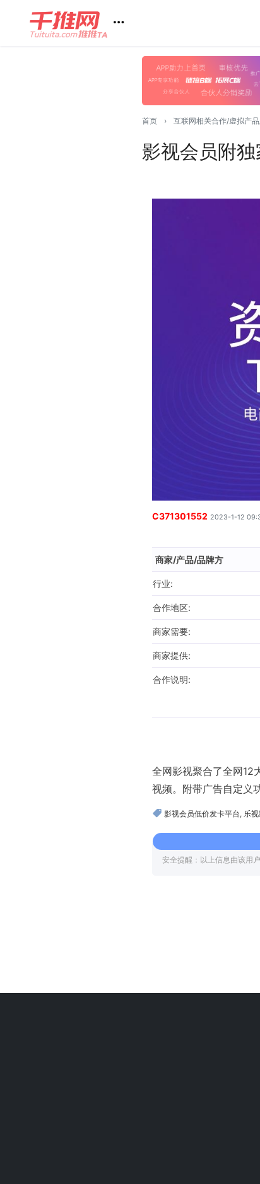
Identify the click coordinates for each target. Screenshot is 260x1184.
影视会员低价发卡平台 (202, 813)
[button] (81, 23)
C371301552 (180, 516)
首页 (149, 120)
